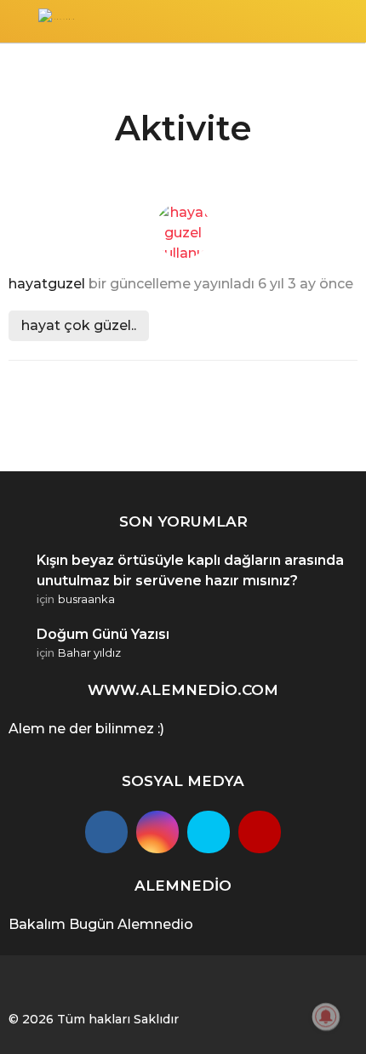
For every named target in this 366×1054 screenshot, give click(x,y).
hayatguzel (47, 284)
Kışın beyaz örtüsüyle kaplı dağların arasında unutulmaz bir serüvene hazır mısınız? (190, 570)
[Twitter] (208, 832)
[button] (19, 21)
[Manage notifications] (326, 1016)
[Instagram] (157, 832)
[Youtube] (259, 832)
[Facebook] (106, 832)
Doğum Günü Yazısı (103, 634)
